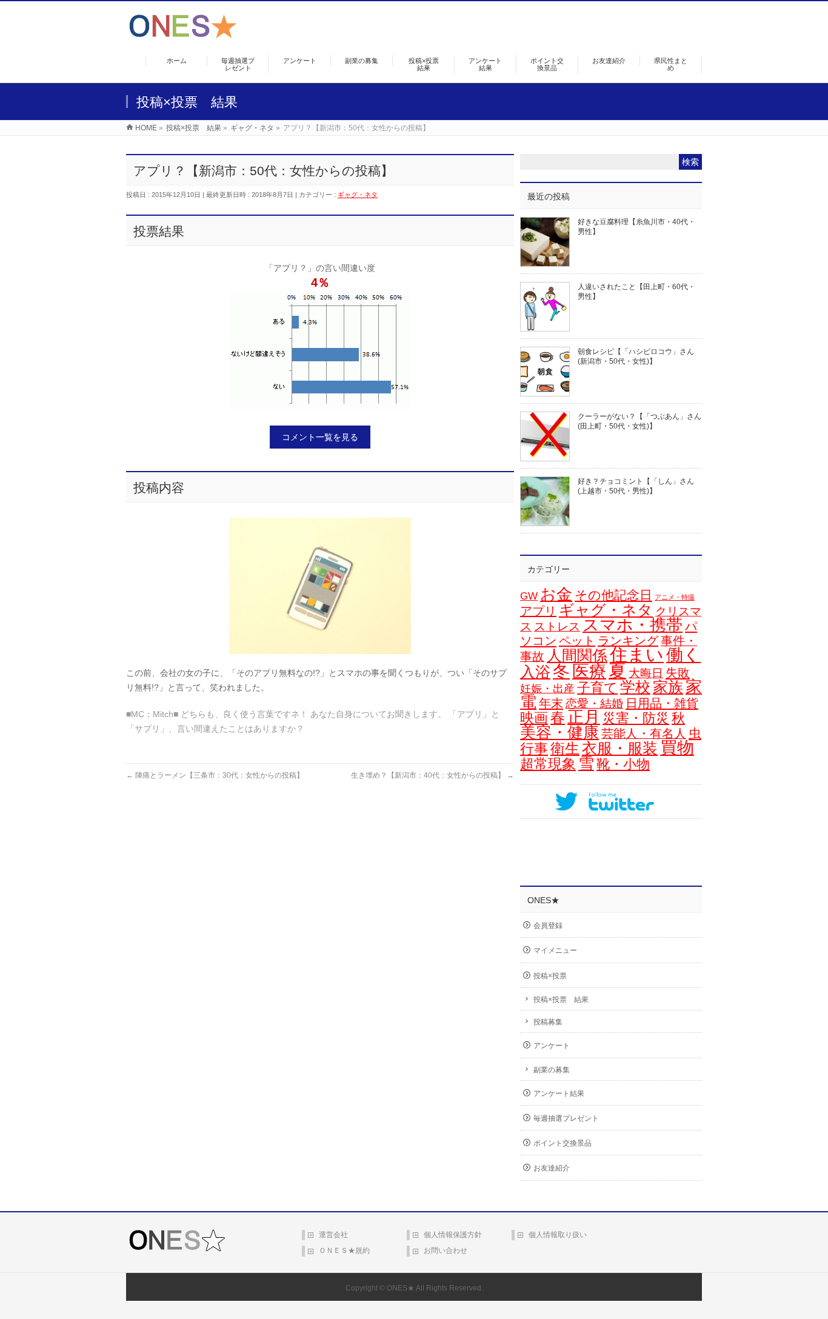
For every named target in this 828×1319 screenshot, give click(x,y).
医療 (589, 671)
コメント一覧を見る (320, 437)
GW (529, 596)
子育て (597, 687)
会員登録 (548, 925)
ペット (577, 640)
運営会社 (333, 1235)
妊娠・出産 (547, 689)
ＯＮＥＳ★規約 (344, 1250)
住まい (637, 654)
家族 (668, 687)
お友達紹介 (551, 1168)
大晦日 (646, 673)
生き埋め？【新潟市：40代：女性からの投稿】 (432, 775)
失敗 (678, 673)
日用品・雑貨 (662, 703)
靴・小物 (623, 764)
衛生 (564, 748)
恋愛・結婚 (594, 703)
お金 (556, 594)
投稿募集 (548, 1022)
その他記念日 (613, 595)
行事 (534, 748)
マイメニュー (555, 950)
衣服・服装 (620, 748)
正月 (583, 717)
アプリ (538, 611)
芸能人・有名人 (643, 733)
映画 (534, 718)
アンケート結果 (558, 1093)
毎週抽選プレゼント (566, 1118)
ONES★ (401, 1288)
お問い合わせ (445, 1250)
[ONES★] (183, 33)
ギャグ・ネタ (358, 194)
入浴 (535, 672)
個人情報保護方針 (453, 1235)
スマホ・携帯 (633, 625)
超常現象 (548, 764)
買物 (677, 747)
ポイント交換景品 (562, 1143)
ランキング (628, 640)
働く (683, 654)
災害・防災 (636, 718)
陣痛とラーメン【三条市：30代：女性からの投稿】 (215, 775)
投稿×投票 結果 (561, 999)
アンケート (551, 1045)
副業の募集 (551, 1070)
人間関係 (577, 655)
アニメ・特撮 (675, 597)
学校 (635, 686)
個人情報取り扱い (558, 1235)
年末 (551, 703)
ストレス (557, 626)
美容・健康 (559, 732)
